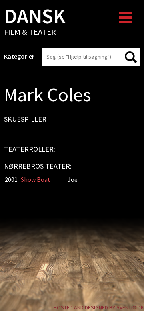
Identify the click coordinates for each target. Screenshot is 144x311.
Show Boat (35, 179)
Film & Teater (35, 22)
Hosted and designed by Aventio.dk (99, 307)
